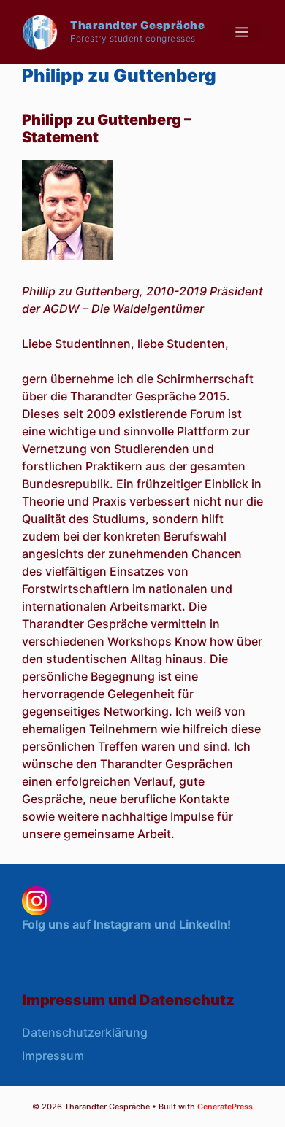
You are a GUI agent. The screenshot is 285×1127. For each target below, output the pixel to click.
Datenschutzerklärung (85, 1032)
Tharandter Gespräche (137, 25)
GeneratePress (225, 1106)
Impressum (53, 1055)
